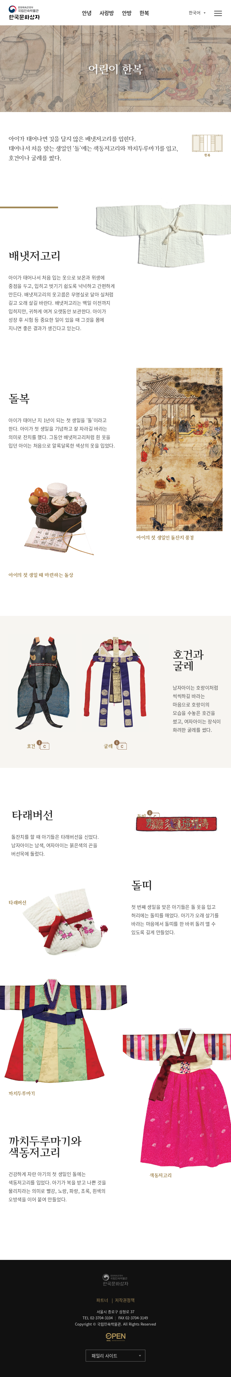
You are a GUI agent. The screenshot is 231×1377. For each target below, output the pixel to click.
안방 (127, 13)
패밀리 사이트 (104, 1355)
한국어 (195, 13)
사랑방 (106, 13)
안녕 (87, 13)
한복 (144, 13)
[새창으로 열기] (115, 1337)
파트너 (102, 1300)
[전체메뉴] (218, 13)
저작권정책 (125, 1300)
